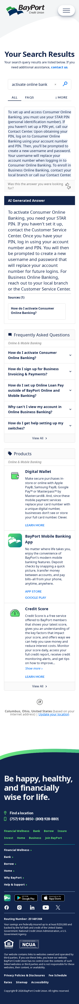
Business (35, 838)
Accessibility (40, 982)
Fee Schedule (58, 975)
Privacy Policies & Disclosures (24, 975)
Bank (36, 831)
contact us (59, 67)
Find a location (21, 813)
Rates (8, 982)
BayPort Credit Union (25, 10)
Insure (62, 831)
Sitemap (21, 982)
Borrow (49, 831)
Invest (8, 838)
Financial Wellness (16, 831)
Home (21, 838)
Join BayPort (53, 838)
